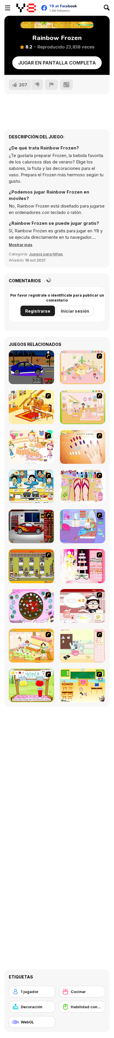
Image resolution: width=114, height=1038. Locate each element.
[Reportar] (51, 84)
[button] (20, 244)
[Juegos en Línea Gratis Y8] (26, 8)
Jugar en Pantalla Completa (57, 63)
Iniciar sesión (75, 311)
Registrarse (37, 311)
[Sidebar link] (7, 8)
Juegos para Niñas (46, 254)
